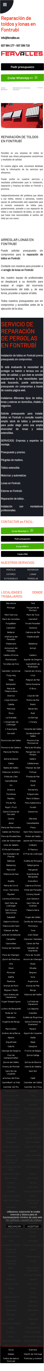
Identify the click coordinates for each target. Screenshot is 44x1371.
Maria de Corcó (11, 885)
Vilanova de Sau (11, 874)
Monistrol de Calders (11, 747)
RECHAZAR (14, 1226)
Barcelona (11, 603)
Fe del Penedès (32, 623)
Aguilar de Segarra (33, 659)
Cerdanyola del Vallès (33, 734)
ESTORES (11, 574)
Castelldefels (33, 823)
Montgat (11, 607)
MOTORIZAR (33, 569)
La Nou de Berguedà (11, 1008)
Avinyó (33, 648)
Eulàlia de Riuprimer (33, 1017)
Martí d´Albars (32, 798)
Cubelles (33, 1013)
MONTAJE (11, 569)
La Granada (11, 717)
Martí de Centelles (11, 619)
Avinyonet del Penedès (11, 649)
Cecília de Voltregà (33, 921)
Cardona (33, 627)
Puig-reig (11, 675)
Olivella (32, 968)
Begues (33, 972)
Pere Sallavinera (33, 802)
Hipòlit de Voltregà (33, 1354)
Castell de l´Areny (33, 671)
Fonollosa (11, 794)
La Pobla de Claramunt (32, 1002)
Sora (33, 977)
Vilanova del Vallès (33, 994)
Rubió (33, 704)
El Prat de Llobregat (33, 853)
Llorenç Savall (33, 894)
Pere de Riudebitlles (11, 836)
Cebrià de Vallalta (33, 1066)
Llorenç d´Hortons (11, 898)
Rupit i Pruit (11, 807)
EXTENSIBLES (11, 578)
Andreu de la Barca (11, 1033)
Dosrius (11, 695)
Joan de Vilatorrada (11, 840)
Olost (11, 968)
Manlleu (11, 798)
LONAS (33, 574)
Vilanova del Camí (11, 925)
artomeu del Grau (11, 1078)
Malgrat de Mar (33, 679)
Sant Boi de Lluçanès (11, 1072)
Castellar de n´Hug (33, 1086)
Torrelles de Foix (11, 664)
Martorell (11, 869)
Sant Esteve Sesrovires (11, 911)
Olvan (32, 963)
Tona (33, 930)
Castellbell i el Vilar (11, 1082)
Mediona (11, 981)
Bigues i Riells (11, 990)
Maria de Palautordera (11, 689)
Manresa (11, 708)
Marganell (33, 869)
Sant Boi (33, 1071)
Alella (32, 1037)
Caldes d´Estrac (11, 655)
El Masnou (33, 849)
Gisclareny (33, 789)
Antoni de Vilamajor (32, 959)
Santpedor (11, 684)
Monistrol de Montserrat (33, 741)
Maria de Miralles (33, 747)
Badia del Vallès (11, 767)
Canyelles (11, 939)
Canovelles (11, 943)
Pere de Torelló (33, 955)
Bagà (32, 1042)
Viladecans (11, 643)
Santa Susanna (33, 684)
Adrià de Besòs (11, 758)
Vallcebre (11, 1017)
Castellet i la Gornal (11, 671)
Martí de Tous (32, 614)
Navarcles (33, 708)
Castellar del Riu (11, 1086)
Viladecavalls (33, 636)
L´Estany (33, 721)
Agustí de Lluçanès (33, 1033)
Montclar (11, 972)
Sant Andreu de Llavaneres (11, 995)
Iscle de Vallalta (11, 845)
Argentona (33, 981)
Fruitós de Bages (33, 1050)
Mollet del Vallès (33, 836)
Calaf (32, 1078)
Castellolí (33, 619)
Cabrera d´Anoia (33, 885)
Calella (11, 704)
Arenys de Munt (11, 985)
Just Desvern (32, 898)
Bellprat (11, 632)
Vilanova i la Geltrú (11, 772)
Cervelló (11, 733)
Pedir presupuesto (22, 67)
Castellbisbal (11, 780)
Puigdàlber (11, 623)
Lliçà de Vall (33, 695)
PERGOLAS (33, 578)
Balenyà (11, 860)
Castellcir (11, 627)
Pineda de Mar (33, 776)
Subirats (33, 1349)
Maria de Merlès (11, 751)
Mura (11, 713)
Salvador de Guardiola (33, 949)
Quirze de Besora (33, 1062)
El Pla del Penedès (11, 849)
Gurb (33, 785)
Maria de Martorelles (11, 827)
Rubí (33, 713)
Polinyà (32, 772)
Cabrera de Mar (33, 632)
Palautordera (33, 910)
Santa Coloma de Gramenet (33, 1023)
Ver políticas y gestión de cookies (24, 1220)
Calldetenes (33, 763)
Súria (11, 1349)
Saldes (11, 1354)
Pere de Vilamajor (11, 955)
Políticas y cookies (33, 1358)
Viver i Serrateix (11, 889)
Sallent (32, 758)
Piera (32, 827)
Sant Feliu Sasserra (33, 831)
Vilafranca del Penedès (11, 638)
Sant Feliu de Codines (33, 904)
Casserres (33, 811)
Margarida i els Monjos (33, 753)
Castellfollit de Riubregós (33, 665)
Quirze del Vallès (11, 1062)
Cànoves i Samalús (33, 939)
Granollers (33, 881)
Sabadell (11, 917)
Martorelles (10, 1028)
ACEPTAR (33, 1226)
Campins (33, 1046)
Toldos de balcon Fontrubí (11, 1359)
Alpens (11, 1037)
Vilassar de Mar (11, 930)
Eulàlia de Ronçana (33, 860)
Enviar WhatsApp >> (21, 77)
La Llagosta (32, 1008)
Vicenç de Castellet (11, 947)
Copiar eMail (22, 554)
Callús (11, 763)
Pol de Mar (11, 802)
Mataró (32, 1028)
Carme (11, 818)
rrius (33, 675)
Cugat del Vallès (32, 917)
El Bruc (32, 688)
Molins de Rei (32, 700)
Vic (11, 785)
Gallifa (11, 977)
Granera (11, 789)
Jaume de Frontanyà (33, 840)
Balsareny (11, 865)
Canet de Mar (33, 943)
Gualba (11, 881)
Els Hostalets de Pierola (11, 855)
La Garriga (33, 717)
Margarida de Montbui (33, 608)
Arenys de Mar (33, 985)
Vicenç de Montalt (11, 1066)
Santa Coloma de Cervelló (11, 813)
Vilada (33, 780)
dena (11, 823)
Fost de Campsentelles (11, 1056)
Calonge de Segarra (11, 1050)
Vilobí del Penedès (33, 889)
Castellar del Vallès (33, 1082)
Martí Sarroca (11, 614)
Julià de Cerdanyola (11, 934)
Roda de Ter (11, 1013)
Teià (33, 603)
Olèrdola (33, 818)
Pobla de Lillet (11, 776)
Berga (33, 990)
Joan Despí (33, 934)
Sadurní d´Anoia (11, 921)
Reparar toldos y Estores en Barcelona (21, 88)
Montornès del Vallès (11, 740)
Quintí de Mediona (11, 959)
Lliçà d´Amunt (11, 700)
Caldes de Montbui (11, 831)
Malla (11, 679)
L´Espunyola (11, 729)
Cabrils (11, 1046)
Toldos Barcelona (4, 88)
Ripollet (11, 894)
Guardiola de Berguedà (33, 875)
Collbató (33, 845)
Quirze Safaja (33, 1055)
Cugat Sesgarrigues (11, 1001)
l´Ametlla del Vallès (33, 729)
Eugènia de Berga (11, 1021)
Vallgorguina (33, 865)
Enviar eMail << (22, 546)
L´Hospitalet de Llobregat (11, 723)
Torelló (33, 807)
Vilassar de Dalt (32, 767)
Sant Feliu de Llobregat (11, 904)
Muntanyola (10, 659)
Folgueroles (33, 794)
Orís (11, 963)
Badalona (33, 643)
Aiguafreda (11, 1042)
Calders (33, 655)
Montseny (33, 925)
